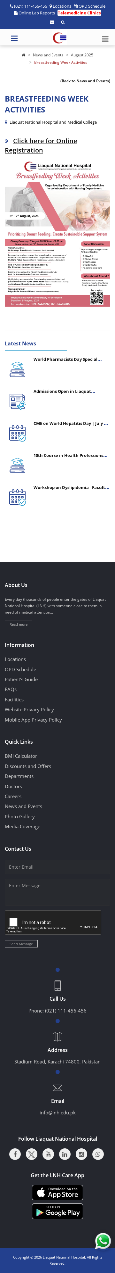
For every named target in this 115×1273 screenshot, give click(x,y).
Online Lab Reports (37, 13)
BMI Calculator (21, 756)
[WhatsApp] (98, 1154)
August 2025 (82, 55)
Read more (18, 624)
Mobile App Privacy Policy (33, 719)
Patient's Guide (21, 679)
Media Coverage (22, 826)
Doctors (13, 786)
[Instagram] (81, 1154)
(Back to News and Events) (85, 81)
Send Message (21, 943)
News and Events (48, 55)
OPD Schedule (92, 6)
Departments (19, 776)
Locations (62, 6)
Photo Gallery (20, 816)
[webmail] (52, 22)
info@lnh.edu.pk (58, 1112)
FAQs (11, 689)
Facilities (14, 699)
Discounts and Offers (28, 766)
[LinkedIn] (65, 1154)
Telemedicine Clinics (79, 13)
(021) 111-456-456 (66, 1010)
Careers (13, 796)
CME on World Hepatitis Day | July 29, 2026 (72, 425)
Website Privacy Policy (29, 709)
